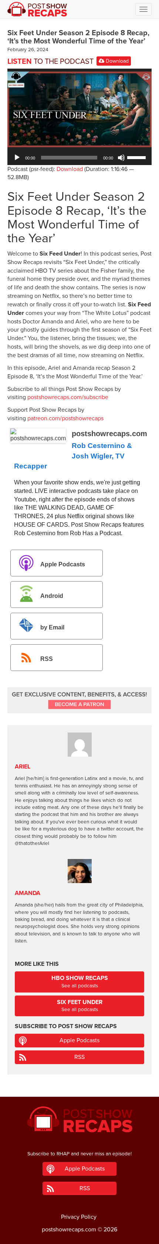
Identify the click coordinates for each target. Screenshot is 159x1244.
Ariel (22, 766)
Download (116, 61)
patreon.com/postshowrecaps (65, 418)
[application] (79, 157)
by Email (52, 627)
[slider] (137, 157)
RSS (46, 659)
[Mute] (121, 157)
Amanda (27, 893)
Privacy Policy (79, 1217)
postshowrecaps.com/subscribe (67, 397)
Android (51, 596)
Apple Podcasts (62, 564)
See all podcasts (79, 981)
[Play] (17, 157)
